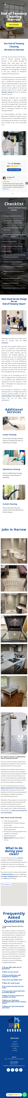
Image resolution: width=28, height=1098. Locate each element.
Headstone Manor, (8, 874)
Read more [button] (6, 189)
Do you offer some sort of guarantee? (11, 968)
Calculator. (5, 343)
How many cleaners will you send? (12, 927)
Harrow (20, 858)
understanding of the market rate (13, 396)
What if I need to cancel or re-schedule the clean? (13, 996)
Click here (5, 208)
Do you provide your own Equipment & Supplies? (11, 975)
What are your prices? (11, 972)
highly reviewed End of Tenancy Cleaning (13, 788)
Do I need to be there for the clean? (12, 987)
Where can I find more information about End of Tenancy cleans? (14, 1001)
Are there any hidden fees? (12, 980)
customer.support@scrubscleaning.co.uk (14, 1065)
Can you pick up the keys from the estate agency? (13, 991)
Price (24, 340)
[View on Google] (4, 178)
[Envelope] (16, 1070)
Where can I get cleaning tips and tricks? (13, 1007)
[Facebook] (20, 1070)
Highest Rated (8, 838)
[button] (25, 4)
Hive (5, 878)
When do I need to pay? (11, 983)
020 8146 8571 (14, 1064)
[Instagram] (12, 1070)
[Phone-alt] (8, 1070)
